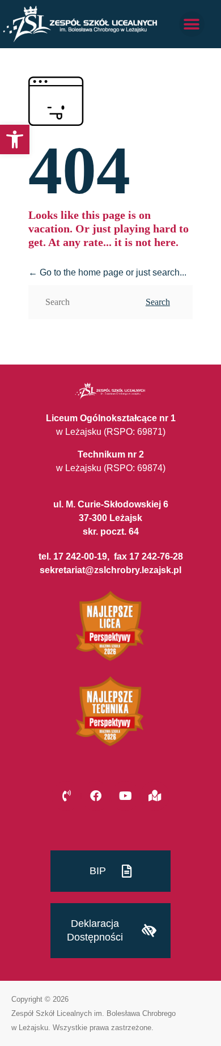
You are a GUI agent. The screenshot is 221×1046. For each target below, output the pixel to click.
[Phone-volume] (66, 796)
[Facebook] (95, 796)
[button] (14, 139)
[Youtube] (125, 796)
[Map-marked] (154, 796)
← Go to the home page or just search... (107, 272)
